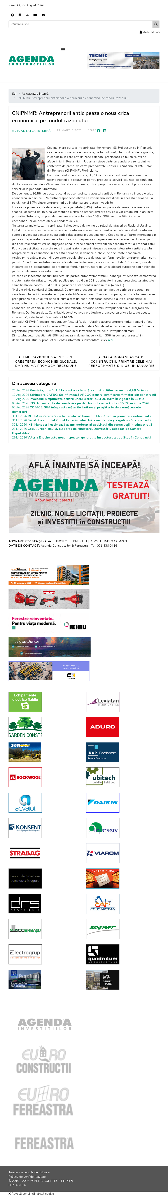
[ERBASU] (44, 929)
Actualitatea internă (31, 131)
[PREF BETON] (49, 575)
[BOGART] (121, 929)
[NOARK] (44, 702)
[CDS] (44, 878)
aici (110, 340)
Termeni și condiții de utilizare (29, 1172)
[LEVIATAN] (121, 702)
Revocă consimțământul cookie (32, 1194)
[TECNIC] (123, 60)
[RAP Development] (121, 752)
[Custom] (27, 15)
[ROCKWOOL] (44, 777)
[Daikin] (121, 803)
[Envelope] (43, 15)
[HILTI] (49, 599)
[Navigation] (71, 50)
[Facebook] (12, 15)
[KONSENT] (44, 828)
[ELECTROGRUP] (44, 954)
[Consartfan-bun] (121, 904)
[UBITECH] (121, 777)
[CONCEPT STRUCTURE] (121, 980)
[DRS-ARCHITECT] (44, 903)
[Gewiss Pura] (121, 878)
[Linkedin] (20, 15)
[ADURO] (121, 727)
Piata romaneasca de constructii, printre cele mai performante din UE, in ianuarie (121, 361)
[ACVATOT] (44, 803)
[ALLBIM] (50, 647)
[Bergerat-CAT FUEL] (44, 752)
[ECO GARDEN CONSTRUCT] (44, 727)
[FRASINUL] (44, 979)
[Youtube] (35, 15)
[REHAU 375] (49, 623)
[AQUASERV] (121, 828)
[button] (150, 32)
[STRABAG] (44, 853)
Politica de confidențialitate (27, 1177)
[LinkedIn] (104, 131)
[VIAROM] (121, 853)
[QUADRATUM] (121, 954)
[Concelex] (49, 671)
